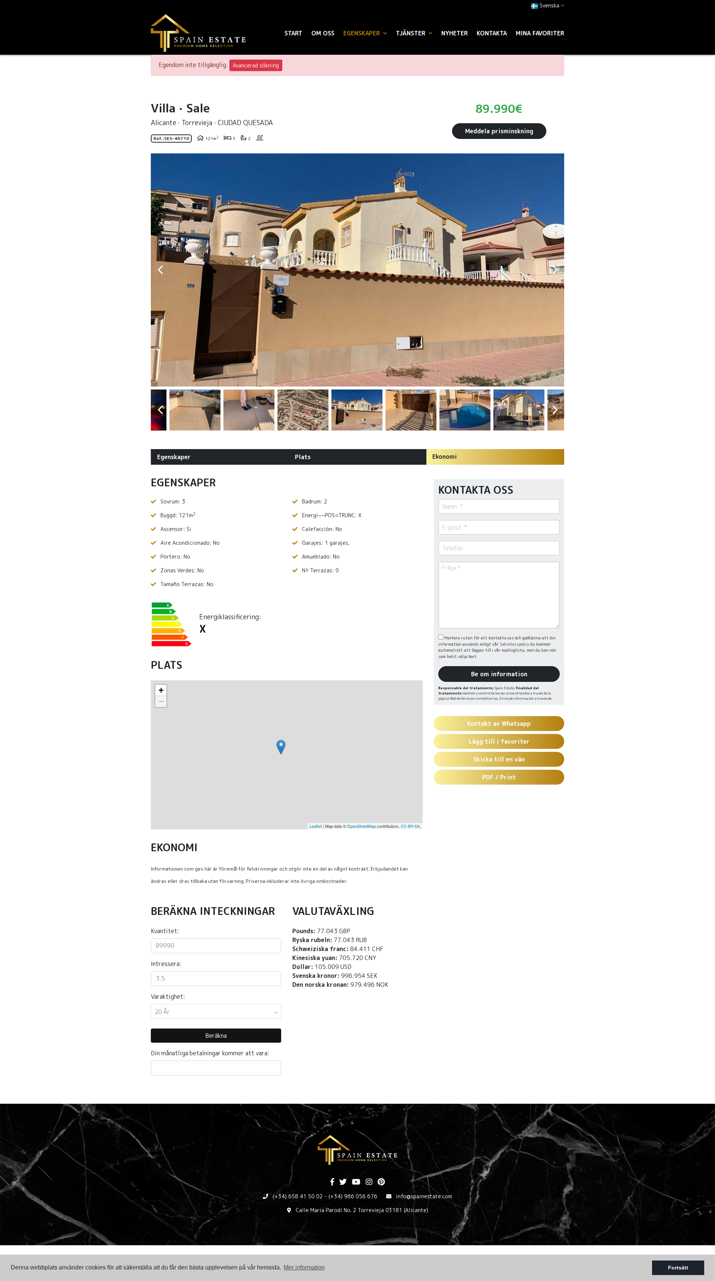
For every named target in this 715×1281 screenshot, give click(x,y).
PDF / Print (499, 777)
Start (293, 33)
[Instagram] (369, 1182)
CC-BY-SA (410, 826)
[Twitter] (343, 1182)
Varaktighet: (168, 996)
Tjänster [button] (411, 33)
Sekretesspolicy (515, 644)
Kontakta (492, 33)
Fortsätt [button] (678, 1268)
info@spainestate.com (424, 1196)
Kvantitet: (165, 931)
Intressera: (166, 964)
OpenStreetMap (361, 826)
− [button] (161, 701)
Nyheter (454, 33)
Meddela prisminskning (499, 131)
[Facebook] (332, 1182)
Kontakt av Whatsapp (499, 723)
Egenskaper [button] (362, 33)
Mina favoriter (540, 33)
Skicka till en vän (499, 759)
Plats (303, 457)
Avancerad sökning (256, 65)
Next (555, 270)
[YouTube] (356, 1182)
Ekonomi (444, 456)
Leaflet (315, 826)
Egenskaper (174, 457)
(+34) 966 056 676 (352, 1196)
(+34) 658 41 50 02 (298, 1196)
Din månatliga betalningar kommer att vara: (210, 1053)
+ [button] (161, 690)
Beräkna (216, 1036)
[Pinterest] (381, 1182)
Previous (160, 270)
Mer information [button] (304, 1267)
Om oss (322, 33)
